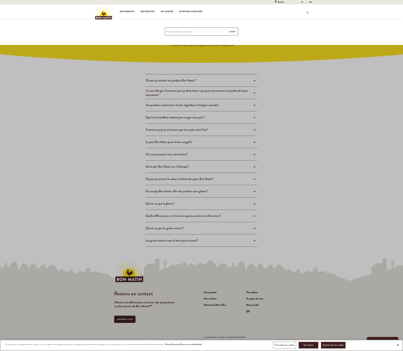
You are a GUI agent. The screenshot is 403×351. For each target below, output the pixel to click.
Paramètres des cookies (284, 345)
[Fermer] (397, 344)
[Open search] (307, 12)
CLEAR (232, 31)
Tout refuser (309, 345)
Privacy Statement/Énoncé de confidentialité (183, 344)
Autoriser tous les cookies (333, 345)
